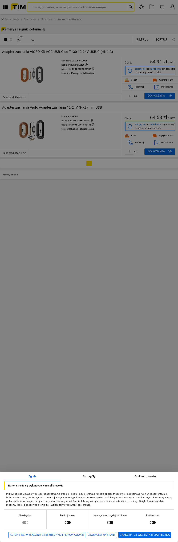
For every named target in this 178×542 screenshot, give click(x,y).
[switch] (68, 522)
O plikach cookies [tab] (145, 476)
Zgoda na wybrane (101, 534)
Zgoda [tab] (32, 476)
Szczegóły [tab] (89, 476)
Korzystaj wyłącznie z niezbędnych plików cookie (47, 534)
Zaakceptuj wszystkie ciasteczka (145, 534)
